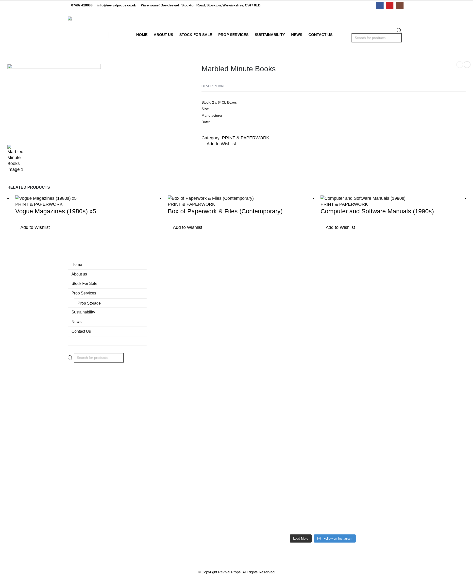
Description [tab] (212, 86)
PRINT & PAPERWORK (245, 137)
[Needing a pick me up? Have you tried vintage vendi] (255, 329)
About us (163, 35)
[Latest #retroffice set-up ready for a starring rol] (389, 308)
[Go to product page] (87, 198)
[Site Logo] (86, 35)
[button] (219, 144)
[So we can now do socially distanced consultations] (356, 474)
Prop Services (233, 35)
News (296, 35)
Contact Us (320, 35)
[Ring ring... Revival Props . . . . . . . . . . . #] (289, 341)
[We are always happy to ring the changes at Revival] (389, 450)
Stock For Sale (195, 35)
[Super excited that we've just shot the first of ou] (289, 465)
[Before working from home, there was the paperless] (255, 474)
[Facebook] (379, 5)
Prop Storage (89, 303)
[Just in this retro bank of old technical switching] (322, 435)
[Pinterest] (389, 5)
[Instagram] (399, 5)
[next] (467, 64)
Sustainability (270, 35)
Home (142, 35)
